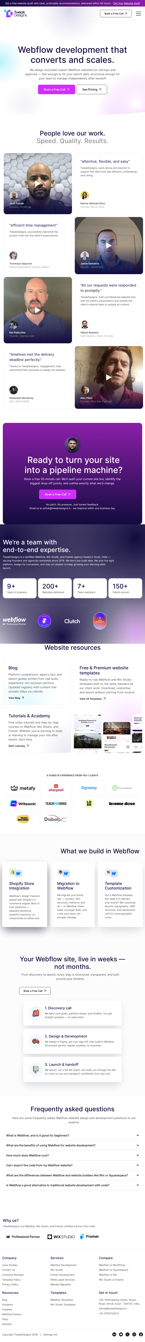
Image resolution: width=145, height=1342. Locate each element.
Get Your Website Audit (126, 3)
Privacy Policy (10, 1284)
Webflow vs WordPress (112, 1264)
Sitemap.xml (50, 1334)
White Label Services (62, 1279)
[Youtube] (121, 1334)
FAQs (5, 1319)
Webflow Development (63, 1264)
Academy (7, 1304)
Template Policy (11, 1279)
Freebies (7, 1309)
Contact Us (8, 1269)
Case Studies (9, 1264)
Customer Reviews (13, 1274)
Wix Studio (56, 1269)
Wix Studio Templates (63, 1304)
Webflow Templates (61, 1299)
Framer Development (62, 1274)
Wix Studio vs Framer (111, 1279)
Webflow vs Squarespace (113, 1269)
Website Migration (60, 1284)
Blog (4, 1299)
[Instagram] (134, 1334)
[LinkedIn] (114, 1334)
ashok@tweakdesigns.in (57, 508)
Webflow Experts (12, 1314)
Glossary (7, 1323)
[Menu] (138, 13)
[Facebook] (141, 1334)
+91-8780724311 (109, 1313)
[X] (127, 1334)
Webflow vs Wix (108, 1274)
